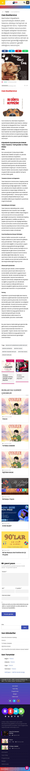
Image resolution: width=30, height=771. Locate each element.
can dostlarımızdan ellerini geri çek (17, 345)
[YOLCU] (15, 406)
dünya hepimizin (7, 348)
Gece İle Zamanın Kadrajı (9, 637)
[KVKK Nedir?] (15, 513)
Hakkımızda (15, 696)
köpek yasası (18, 348)
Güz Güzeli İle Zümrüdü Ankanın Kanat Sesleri (15, 649)
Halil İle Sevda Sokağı (18, 672)
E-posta (19, 588)
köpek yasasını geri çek (9, 351)
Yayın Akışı (15, 688)
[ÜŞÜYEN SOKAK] (15, 459)
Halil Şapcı (8, 672)
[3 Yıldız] (4, 85)
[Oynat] (27, 768)
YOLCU (4, 640)
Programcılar (15, 691)
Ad (3, 588)
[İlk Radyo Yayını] (15, 486)
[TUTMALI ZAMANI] (15, 433)
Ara (3, 624)
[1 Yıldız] (2, 85)
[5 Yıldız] (7, 85)
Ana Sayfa (15, 686)
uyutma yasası (23, 351)
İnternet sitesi (6, 595)
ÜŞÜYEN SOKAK (6, 646)
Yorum (4, 572)
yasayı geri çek (7, 355)
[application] (15, 768)
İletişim (15, 694)
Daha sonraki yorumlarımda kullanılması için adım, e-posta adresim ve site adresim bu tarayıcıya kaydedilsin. (15, 606)
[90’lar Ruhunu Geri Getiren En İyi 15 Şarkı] (15, 539)
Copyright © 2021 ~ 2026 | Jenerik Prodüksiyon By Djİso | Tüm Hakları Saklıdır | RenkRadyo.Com (14, 680)
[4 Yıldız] (6, 85)
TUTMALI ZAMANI (7, 643)
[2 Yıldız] (3, 85)
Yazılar (7, 12)
